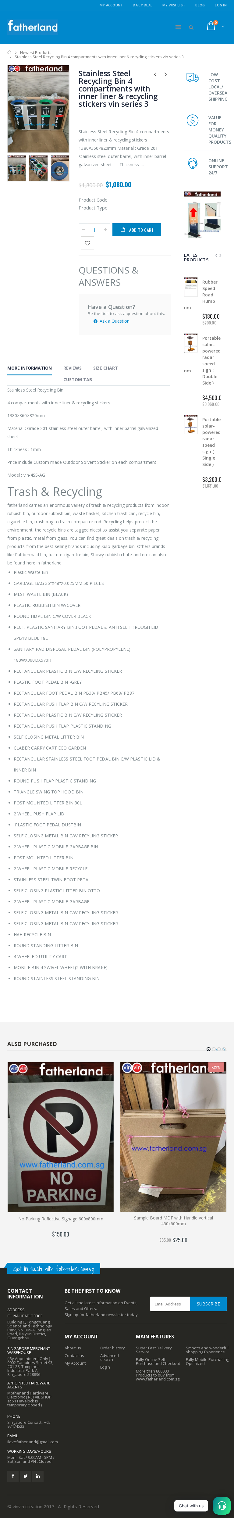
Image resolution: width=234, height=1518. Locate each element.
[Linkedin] (38, 1476)
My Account (111, 5)
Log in (221, 5)
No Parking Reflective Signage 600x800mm (60, 1219)
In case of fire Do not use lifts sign (211, 445)
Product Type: (93, 208)
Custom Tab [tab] (77, 379)
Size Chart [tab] (105, 368)
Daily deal (142, 5)
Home (9, 52)
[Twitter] (25, 1476)
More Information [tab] (29, 368)
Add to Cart (141, 230)
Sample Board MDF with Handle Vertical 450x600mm (173, 1220)
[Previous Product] (155, 74)
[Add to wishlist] (87, 242)
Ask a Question (113, 321)
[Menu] (178, 27)
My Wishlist (173, 5)
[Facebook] (13, 1476)
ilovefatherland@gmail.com (32, 1442)
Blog (200, 5)
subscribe (208, 1304)
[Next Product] (166, 74)
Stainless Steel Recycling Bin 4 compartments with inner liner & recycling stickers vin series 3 (118, 88)
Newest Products (35, 52)
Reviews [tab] (72, 368)
